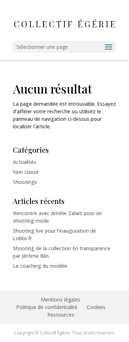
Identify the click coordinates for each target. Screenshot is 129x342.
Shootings (25, 182)
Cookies (96, 307)
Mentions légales (60, 299)
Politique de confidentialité (46, 307)
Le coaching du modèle (40, 265)
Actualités (24, 161)
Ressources (60, 314)
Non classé (26, 171)
